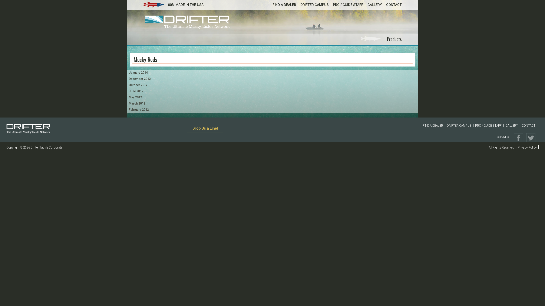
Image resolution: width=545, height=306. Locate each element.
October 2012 (138, 85)
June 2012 (136, 91)
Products (394, 39)
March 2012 (137, 103)
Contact (394, 5)
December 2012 (140, 79)
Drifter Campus (314, 5)
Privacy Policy (527, 147)
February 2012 (139, 109)
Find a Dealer (284, 5)
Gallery (374, 5)
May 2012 (135, 97)
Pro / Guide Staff (348, 5)
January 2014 (138, 72)
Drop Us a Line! (205, 128)
